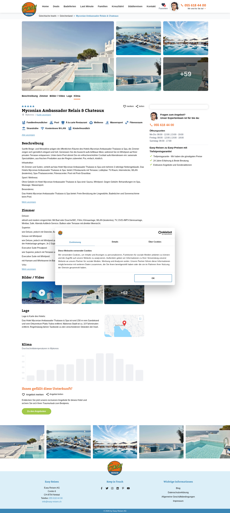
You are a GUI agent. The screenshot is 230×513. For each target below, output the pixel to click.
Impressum (178, 501)
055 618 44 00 (195, 5)
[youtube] (128, 488)
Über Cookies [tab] (155, 242)
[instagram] (112, 488)
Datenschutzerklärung (178, 492)
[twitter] (107, 488)
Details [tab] (115, 242)
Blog (178, 488)
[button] (124, 323)
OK (153, 278)
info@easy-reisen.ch (51, 501)
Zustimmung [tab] (75, 242)
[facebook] (101, 488)
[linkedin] (117, 488)
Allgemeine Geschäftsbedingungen (178, 497)
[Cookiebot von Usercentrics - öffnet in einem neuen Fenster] (160, 233)
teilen (141, 106)
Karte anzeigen (44, 115)
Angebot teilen (56, 394)
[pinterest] (123, 488)
